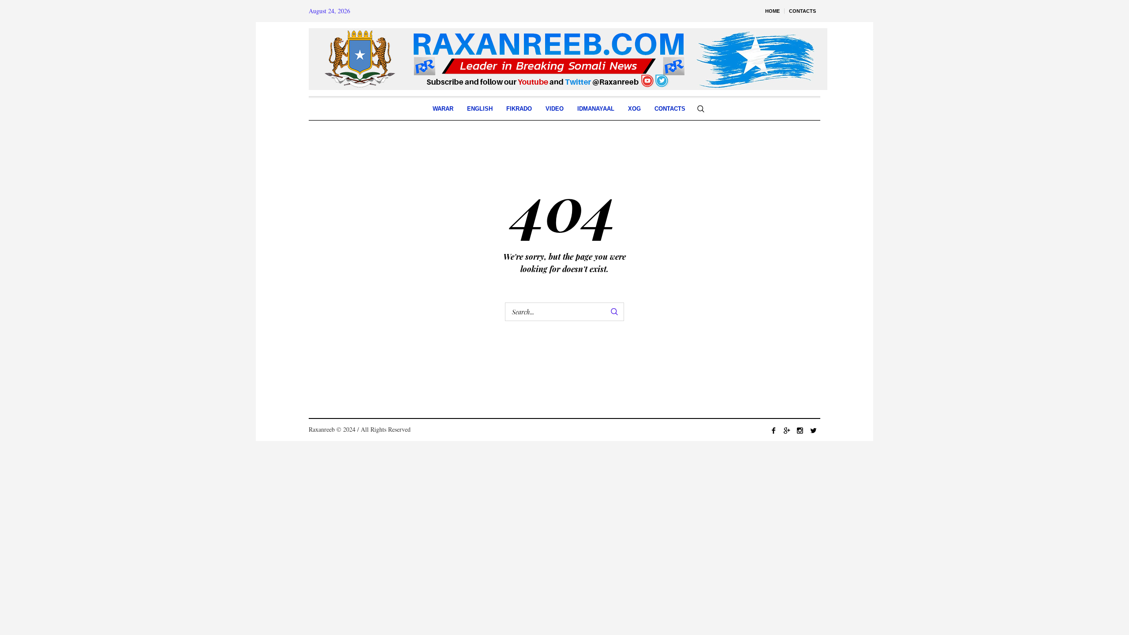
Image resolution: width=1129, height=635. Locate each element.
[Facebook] (773, 430)
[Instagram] (800, 430)
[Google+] (786, 430)
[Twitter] (813, 430)
